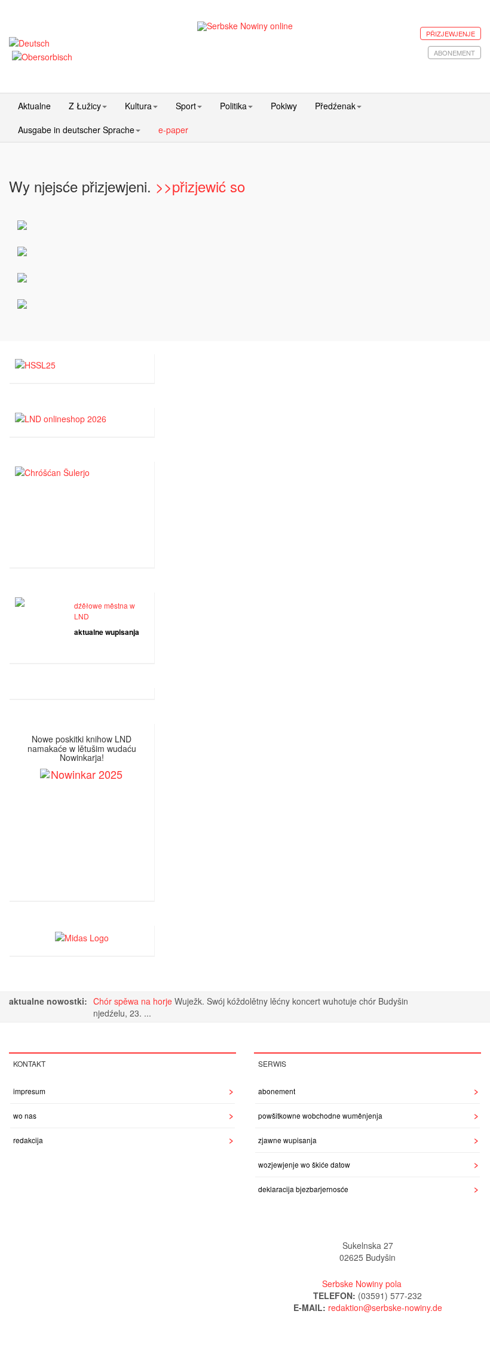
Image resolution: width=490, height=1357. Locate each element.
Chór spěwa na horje (133, 1001)
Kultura (138, 106)
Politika (233, 106)
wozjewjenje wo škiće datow (304, 1164)
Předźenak (335, 106)
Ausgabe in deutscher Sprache (76, 130)
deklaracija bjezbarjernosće (303, 1189)
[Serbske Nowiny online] (245, 26)
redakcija (28, 1140)
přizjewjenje (450, 33)
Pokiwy (284, 106)
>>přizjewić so (200, 186)
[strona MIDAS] (82, 936)
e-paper (173, 130)
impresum (29, 1091)
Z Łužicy (85, 106)
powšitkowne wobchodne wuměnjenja (320, 1115)
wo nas (24, 1115)
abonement (454, 52)
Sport (186, 106)
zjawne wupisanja (287, 1140)
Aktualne (34, 106)
